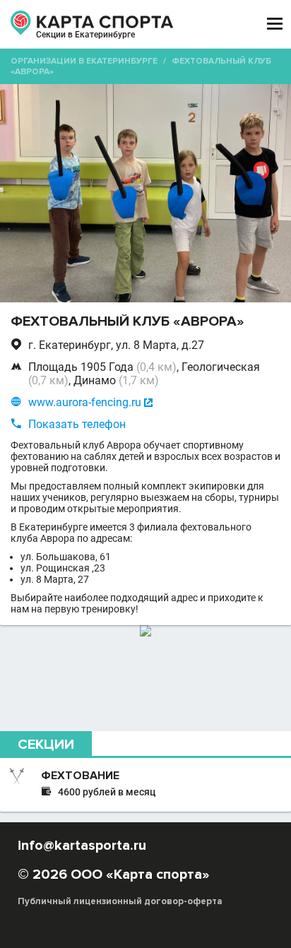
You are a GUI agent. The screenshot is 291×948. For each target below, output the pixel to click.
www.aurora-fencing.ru (84, 402)
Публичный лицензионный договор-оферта (120, 901)
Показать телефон (77, 424)
